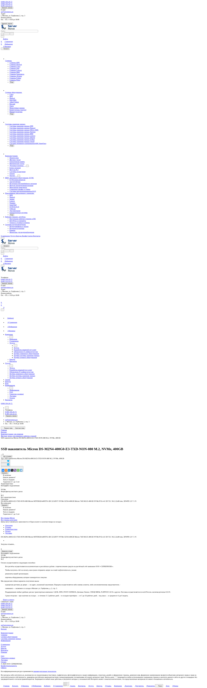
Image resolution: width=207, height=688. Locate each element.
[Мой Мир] (9, 470)
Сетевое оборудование (9, 637)
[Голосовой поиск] (7, 33)
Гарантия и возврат (8, 658)
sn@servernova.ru (7, 12)
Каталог (4, 629)
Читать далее (109, 677)
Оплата (8, 531)
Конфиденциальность (9, 666)
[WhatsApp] (18, 470)
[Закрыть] (2, 310)
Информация (5, 641)
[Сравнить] (5, 464)
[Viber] (15, 470)
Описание (9, 525)
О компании (5, 644)
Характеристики (11, 529)
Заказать (5, 473)
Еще (11, 82)
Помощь (4, 652)
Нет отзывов (7, 456)
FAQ (2, 656)
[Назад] (11, 337)
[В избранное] (5, 461)
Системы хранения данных (11, 639)
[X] (12, 470)
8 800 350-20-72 (6, 2)
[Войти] (2, 300)
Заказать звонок (7, 8)
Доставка (8, 533)
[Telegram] (21, 470)
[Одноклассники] (6, 470)
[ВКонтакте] (3, 470)
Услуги (3, 646)
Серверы (4, 635)
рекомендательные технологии (44, 671)
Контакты (4, 650)
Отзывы (8, 527)
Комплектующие (7, 633)
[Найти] (12, 33)
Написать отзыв (7, 551)
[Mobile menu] (2, 266)
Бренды (3, 648)
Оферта (3, 668)
